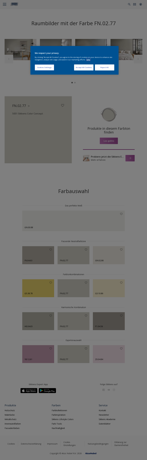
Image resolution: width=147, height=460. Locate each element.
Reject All (104, 67)
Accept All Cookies (84, 67)
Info (88, 60)
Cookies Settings (44, 67)
